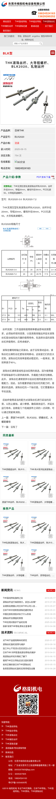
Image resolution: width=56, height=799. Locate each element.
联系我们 (7, 30)
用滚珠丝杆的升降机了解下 (15, 656)
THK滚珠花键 (21, 25)
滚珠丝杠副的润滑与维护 (14, 644)
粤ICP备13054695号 (17, 782)
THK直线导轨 (21, 21)
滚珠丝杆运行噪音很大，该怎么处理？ (20, 601)
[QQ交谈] (20, 161)
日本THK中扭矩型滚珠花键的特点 (18, 610)
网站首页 (7, 21)
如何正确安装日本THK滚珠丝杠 (17, 664)
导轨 (20, 36)
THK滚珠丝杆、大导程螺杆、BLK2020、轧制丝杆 (42, 502)
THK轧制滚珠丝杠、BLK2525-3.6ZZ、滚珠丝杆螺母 (14, 542)
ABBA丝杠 (29, 39)
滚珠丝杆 (27, 36)
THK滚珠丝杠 (11, 734)
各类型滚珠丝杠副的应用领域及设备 (19, 668)
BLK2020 (19, 136)
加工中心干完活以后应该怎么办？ (18, 648)
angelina (36, 36)
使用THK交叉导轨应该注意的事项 (18, 660)
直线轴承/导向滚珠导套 (15, 747)
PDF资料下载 (44, 177)
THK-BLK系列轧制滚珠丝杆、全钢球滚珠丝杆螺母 (42, 469)
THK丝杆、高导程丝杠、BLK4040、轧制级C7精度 (42, 575)
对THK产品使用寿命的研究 (15, 640)
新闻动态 (35, 25)
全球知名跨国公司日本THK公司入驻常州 (20, 605)
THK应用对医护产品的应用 (15, 622)
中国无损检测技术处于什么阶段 (17, 614)
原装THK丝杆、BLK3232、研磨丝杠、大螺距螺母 (14, 502)
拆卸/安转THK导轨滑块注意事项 (17, 626)
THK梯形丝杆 (7, 25)
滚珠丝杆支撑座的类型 (13, 618)
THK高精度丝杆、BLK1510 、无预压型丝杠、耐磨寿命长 (14, 469)
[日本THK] (23, 3)
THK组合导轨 (35, 21)
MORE (50, 590)
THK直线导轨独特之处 (13, 597)
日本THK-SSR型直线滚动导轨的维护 (19, 652)
